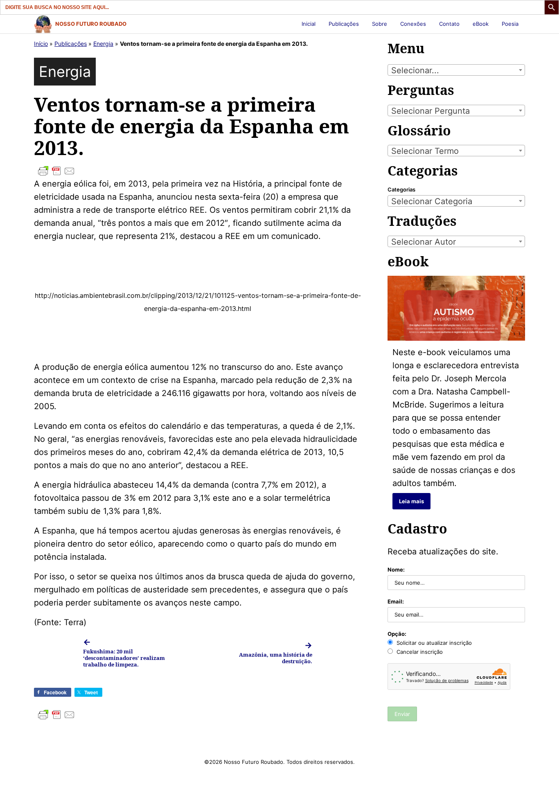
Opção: (397, 633)
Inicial (309, 23)
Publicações (344, 23)
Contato (449, 23)
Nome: (396, 569)
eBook (481, 23)
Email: (396, 601)
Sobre (379, 23)
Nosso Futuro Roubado (90, 23)
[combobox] (456, 70)
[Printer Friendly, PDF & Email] (197, 171)
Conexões (413, 23)
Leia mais (411, 501)
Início (41, 43)
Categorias (401, 189)
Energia (103, 43)
